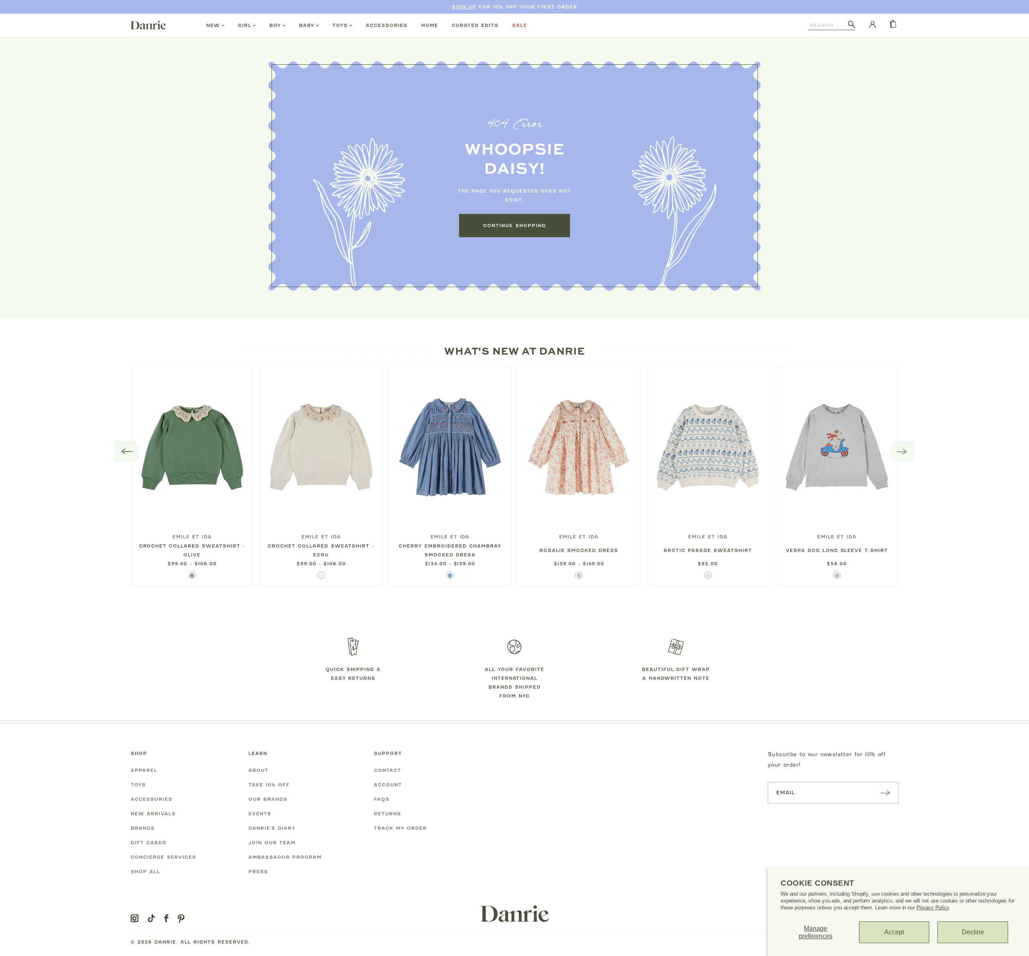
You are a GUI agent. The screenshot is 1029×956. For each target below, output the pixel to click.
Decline (973, 932)
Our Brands (267, 799)
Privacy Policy (932, 908)
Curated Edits (475, 25)
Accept (894, 932)
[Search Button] (851, 25)
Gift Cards (148, 842)
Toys (340, 25)
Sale (519, 25)
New (213, 25)
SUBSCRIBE (885, 792)
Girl (244, 25)
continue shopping (514, 225)
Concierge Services (163, 857)
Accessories (387, 25)
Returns (387, 813)
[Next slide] (902, 451)
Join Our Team (271, 842)
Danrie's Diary (271, 828)
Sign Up (464, 7)
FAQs (381, 799)
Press (258, 871)
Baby (306, 25)
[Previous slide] (127, 451)
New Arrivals (153, 813)
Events (259, 813)
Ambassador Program (285, 857)
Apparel (144, 770)
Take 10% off (269, 785)
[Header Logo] (148, 25)
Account (388, 785)
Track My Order (400, 828)
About (258, 770)
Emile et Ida (192, 537)
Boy (275, 25)
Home (429, 25)
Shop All (145, 871)
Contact (387, 770)
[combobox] (828, 25)
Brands (143, 828)
